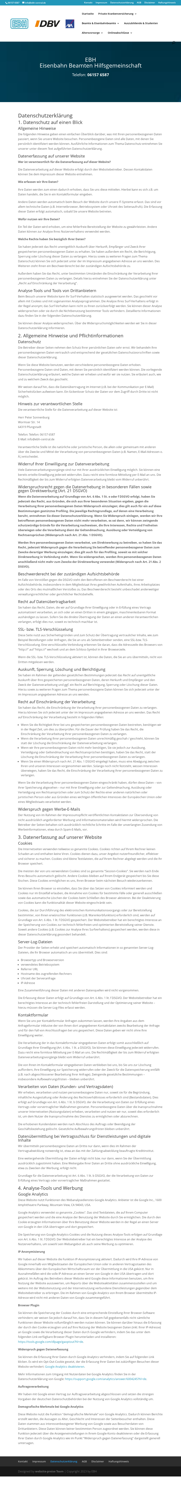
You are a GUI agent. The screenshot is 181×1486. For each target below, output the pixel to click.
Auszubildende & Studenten (141, 23)
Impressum (101, 3)
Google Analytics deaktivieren (64, 1367)
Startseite (88, 14)
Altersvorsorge (91, 33)
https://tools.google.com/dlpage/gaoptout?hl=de (50, 1342)
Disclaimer (149, 3)
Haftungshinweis (167, 3)
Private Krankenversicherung (115, 14)
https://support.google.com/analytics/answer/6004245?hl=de (105, 1379)
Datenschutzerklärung (122, 3)
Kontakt (88, 3)
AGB (139, 3)
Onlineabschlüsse (118, 33)
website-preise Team (49, 1471)
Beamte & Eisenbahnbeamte (99, 23)
